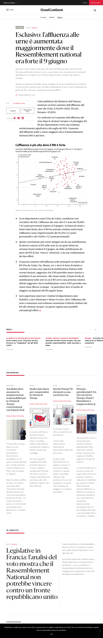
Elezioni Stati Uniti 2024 (15, 415)
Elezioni (34, 27)
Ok (52, 634)
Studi (32, 385)
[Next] (95, 329)
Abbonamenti (96, 2)
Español (52, 17)
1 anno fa (9, 349)
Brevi (28, 27)
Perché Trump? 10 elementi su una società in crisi (63, 392)
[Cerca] (95, 9)
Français (43, 17)
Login (85, 2)
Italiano (59, 17)
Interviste (10, 385)
